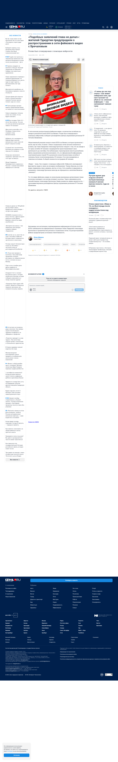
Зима (54, 588)
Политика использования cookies (68, 654)
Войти (34, 290)
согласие (10, 751)
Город (32, 596)
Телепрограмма (37, 23)
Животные (33, 605)
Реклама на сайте (10, 588)
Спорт (94, 588)
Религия (75, 605)
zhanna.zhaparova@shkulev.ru (12, 668)
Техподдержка (9, 591)
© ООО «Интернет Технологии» (33, 674)
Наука (54, 602)
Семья (75, 607)
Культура (55, 594)
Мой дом (55, 599)
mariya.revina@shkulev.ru (11, 671)
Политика (76, 594)
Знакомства (20, 23)
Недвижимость (10, 23)
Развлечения (77, 602)
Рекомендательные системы (67, 656)
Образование (57, 607)
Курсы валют (61, 23)
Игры (78, 23)
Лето (54, 596)
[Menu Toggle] (6, 27)
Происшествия (77, 596)
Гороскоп (52, 23)
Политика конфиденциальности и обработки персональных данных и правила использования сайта (85, 659)
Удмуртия (65, 244)
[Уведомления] (107, 27)
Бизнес (32, 591)
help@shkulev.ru (17, 663)
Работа (75, 599)
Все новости (15, 35)
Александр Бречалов (35, 244)
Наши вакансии (10, 596)
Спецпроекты (96, 602)
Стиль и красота (97, 591)
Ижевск (73, 244)
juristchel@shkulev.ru (45, 661)
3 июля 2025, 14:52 (33, 55)
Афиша (45, 23)
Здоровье (33, 607)
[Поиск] (103, 27)
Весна (32, 594)
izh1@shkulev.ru (24, 660)
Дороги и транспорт (36, 599)
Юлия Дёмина (39, 237)
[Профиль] (111, 27)
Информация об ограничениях (67, 651)
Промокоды (85, 23)
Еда (31, 602)
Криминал (56, 591)
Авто (31, 588)
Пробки (69, 23)
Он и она (75, 588)
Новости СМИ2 (33, 422)
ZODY (74, 23)
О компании (9, 594)
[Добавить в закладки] (78, 59)
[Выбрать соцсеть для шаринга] (83, 59)
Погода (28, 23)
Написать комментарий (40, 59)
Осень (74, 591)
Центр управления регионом (51, 244)
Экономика (95, 599)
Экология (95, 596)
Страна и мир (96, 594)
